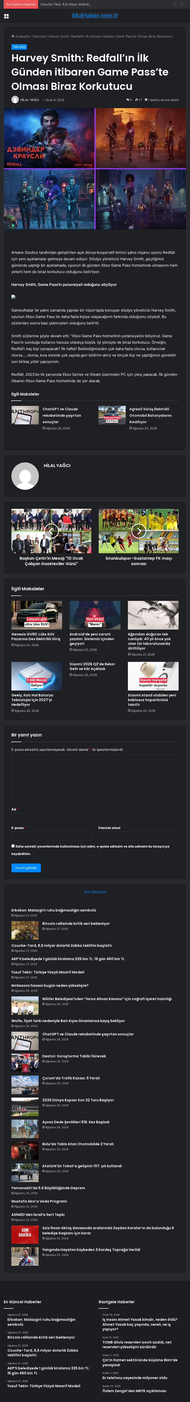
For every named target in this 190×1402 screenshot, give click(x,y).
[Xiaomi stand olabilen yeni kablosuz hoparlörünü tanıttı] (153, 676)
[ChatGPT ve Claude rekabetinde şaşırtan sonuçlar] (25, 415)
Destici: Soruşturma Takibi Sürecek (74, 1056)
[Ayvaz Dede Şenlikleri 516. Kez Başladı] (25, 1129)
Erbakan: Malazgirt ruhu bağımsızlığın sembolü (53, 910)
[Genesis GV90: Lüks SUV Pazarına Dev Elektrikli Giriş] (36, 615)
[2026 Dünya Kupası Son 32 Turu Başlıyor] (25, 1107)
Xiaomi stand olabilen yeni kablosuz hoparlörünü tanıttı (152, 700)
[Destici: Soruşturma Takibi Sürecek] (25, 1063)
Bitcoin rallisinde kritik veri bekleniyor (76, 923)
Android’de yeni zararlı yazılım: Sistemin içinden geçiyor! (92, 639)
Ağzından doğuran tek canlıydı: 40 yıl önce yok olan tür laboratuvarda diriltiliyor (149, 641)
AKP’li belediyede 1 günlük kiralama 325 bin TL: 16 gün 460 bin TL (68, 958)
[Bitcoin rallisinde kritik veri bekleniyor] (25, 930)
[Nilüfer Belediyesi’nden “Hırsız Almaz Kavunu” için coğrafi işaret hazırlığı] (25, 1005)
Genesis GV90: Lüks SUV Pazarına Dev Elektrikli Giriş (35, 636)
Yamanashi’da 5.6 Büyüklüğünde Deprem (48, 1187)
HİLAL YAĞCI (29, 100)
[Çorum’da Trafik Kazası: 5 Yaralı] (25, 1085)
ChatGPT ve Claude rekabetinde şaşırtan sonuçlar (62, 415)
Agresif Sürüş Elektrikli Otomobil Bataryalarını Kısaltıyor (150, 415)
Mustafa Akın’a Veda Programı (39, 1201)
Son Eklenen (95, 891)
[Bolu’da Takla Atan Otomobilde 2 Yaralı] (25, 1151)
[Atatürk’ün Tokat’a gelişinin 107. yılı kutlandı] (25, 1173)
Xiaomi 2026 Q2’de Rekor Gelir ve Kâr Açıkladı (92, 666)
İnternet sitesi (109, 828)
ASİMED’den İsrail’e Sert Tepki (38, 1214)
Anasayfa (21, 36)
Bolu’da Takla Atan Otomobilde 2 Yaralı (78, 1144)
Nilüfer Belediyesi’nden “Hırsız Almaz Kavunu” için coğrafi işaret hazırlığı (107, 998)
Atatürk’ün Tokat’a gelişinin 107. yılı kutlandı (82, 1166)
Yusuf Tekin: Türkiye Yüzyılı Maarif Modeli (47, 972)
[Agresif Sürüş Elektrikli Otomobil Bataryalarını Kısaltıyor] (112, 415)
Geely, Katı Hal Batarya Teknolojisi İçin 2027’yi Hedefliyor (32, 700)
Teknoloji (39, 36)
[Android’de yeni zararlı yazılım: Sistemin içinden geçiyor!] (95, 615)
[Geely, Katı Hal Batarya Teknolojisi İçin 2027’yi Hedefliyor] (36, 676)
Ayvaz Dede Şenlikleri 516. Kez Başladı (76, 1122)
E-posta (18, 828)
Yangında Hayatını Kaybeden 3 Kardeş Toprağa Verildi (91, 1249)
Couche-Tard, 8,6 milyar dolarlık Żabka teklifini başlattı (82, 4)
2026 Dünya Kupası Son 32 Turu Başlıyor (78, 1100)
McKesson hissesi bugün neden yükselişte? (50, 985)
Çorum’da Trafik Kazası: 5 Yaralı (71, 1078)
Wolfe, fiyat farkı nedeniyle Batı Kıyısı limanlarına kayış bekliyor (68, 1020)
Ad (14, 809)
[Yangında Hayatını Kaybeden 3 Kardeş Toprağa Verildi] (25, 1256)
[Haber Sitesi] (95, 15)
